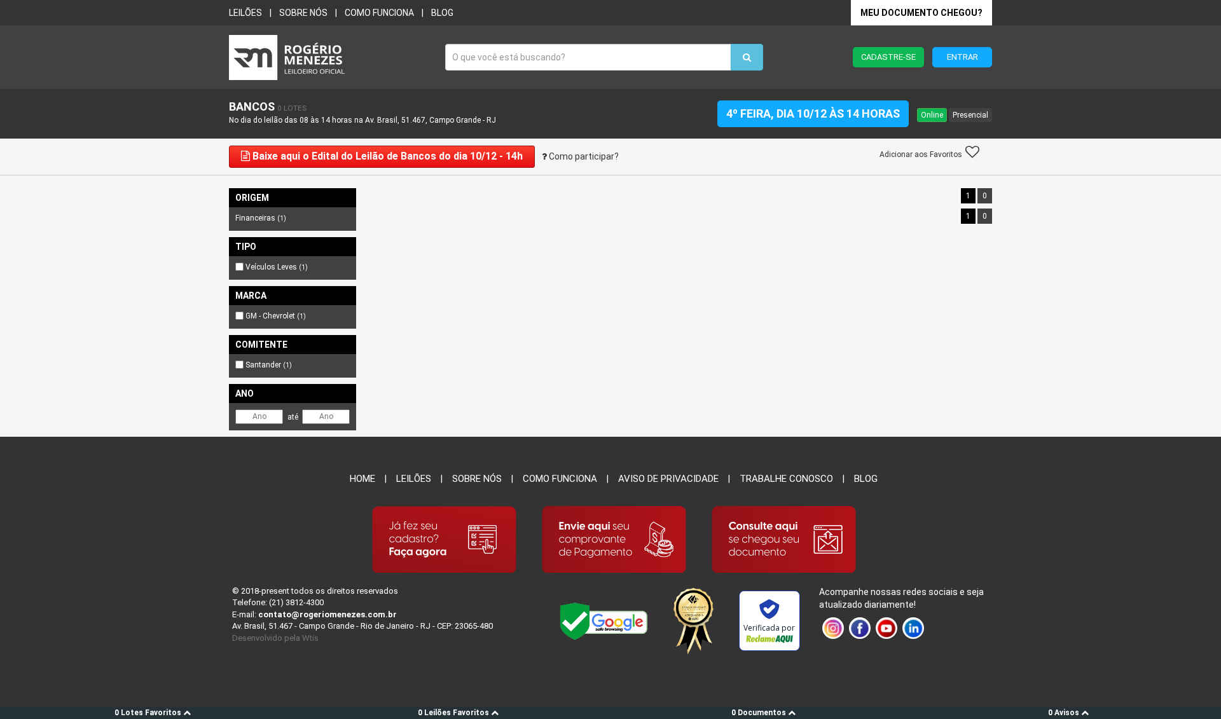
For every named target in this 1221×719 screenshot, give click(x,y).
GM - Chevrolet (275, 316)
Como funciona (379, 13)
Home (362, 478)
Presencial (970, 115)
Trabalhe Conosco (786, 478)
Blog (442, 13)
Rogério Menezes (330, 57)
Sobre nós (303, 13)
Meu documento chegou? (921, 13)
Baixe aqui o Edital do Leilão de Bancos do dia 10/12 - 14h (386, 156)
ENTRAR (962, 57)
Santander (268, 365)
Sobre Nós (477, 478)
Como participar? (583, 156)
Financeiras (260, 218)
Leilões (245, 13)
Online (932, 115)
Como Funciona (560, 478)
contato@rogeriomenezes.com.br (327, 614)
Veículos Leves (276, 267)
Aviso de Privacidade (668, 478)
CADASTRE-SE (888, 57)
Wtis (310, 638)
